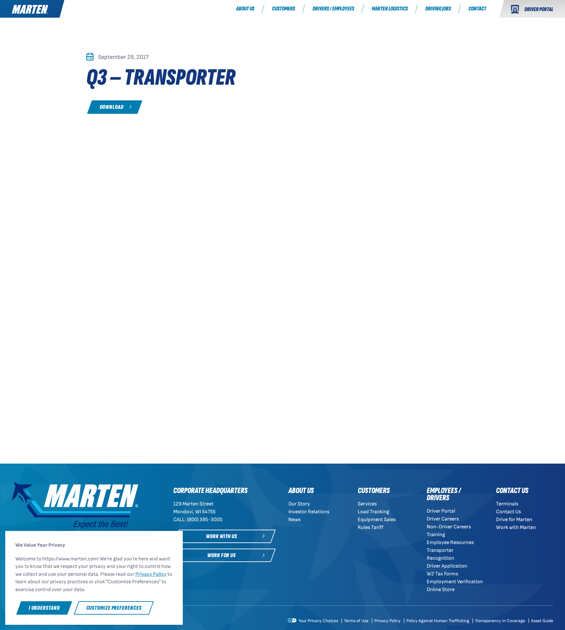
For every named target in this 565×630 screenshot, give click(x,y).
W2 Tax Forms (442, 574)
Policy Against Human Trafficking (438, 620)
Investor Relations (308, 512)
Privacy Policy (388, 620)
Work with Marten (516, 527)
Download (112, 107)
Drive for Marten (514, 520)
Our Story (299, 504)
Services (367, 504)
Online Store (440, 590)
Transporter (440, 550)
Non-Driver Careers (449, 527)
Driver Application (447, 566)
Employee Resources (450, 542)
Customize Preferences (114, 607)
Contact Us (508, 512)
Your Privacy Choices (318, 620)
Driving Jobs (438, 8)
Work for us (221, 555)
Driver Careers (443, 519)
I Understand (44, 607)
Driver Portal (441, 511)
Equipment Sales (377, 520)
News (294, 520)
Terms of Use (356, 620)
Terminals (507, 504)
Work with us (221, 536)
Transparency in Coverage (500, 620)
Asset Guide (542, 620)
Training (436, 535)
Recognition (440, 558)
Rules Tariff (371, 527)
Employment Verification (455, 582)
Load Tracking (373, 512)
